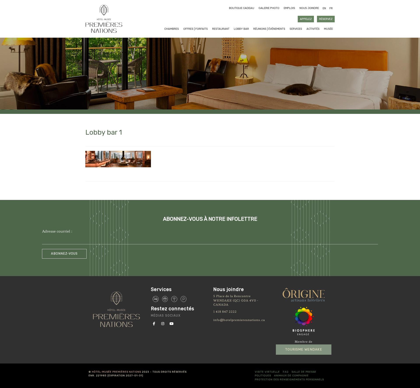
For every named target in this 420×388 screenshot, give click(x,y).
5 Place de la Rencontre (232, 296)
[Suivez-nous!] (155, 323)
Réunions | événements (269, 28)
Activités (313, 28)
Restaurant (220, 28)
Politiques (263, 375)
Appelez (306, 19)
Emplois (289, 8)
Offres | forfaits (195, 28)
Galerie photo (269, 8)
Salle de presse (304, 371)
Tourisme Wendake (303, 349)
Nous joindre (309, 8)
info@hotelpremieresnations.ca (239, 320)
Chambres (171, 28)
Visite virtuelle (267, 371)
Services (296, 28)
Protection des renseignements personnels (289, 379)
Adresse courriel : (57, 231)
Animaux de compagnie (291, 375)
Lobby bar (241, 28)
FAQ (286, 371)
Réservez (325, 19)
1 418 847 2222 (225, 311)
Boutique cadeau (241, 8)
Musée (328, 28)
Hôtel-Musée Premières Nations (116, 371)
